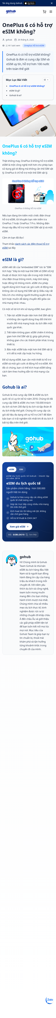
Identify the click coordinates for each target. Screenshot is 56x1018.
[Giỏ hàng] (44, 12)
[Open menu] (51, 12)
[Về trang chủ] (11, 11)
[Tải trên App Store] (30, 3)
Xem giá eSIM (17, 526)
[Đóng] (52, 3)
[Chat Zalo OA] (50, 1000)
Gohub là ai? (15, 95)
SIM (21, 469)
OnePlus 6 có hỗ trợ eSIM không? (27, 85)
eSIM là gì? (14, 90)
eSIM (11, 469)
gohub (25, 556)
